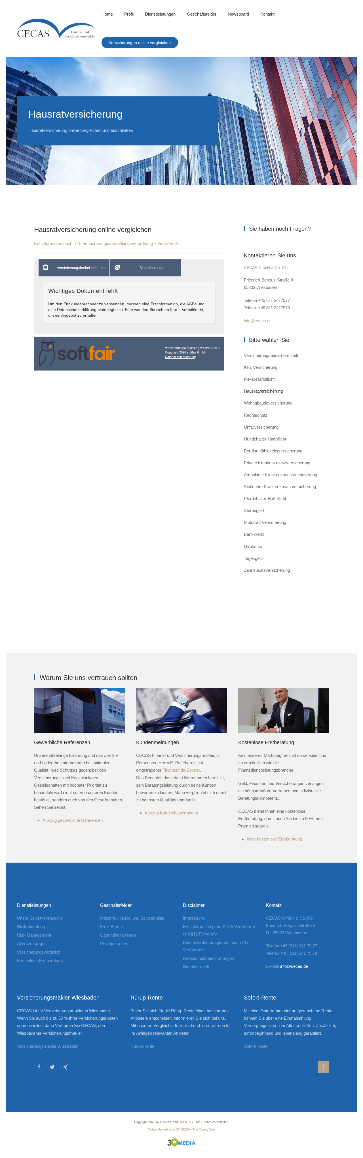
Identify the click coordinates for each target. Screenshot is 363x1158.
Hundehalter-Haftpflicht (265, 439)
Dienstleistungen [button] (160, 14)
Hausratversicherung (263, 391)
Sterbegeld (254, 510)
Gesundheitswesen (118, 935)
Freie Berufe (111, 926)
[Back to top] (323, 1067)
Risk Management (34, 935)
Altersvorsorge (30, 943)
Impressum (193, 918)
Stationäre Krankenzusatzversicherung (280, 486)
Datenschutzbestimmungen (208, 958)
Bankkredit (254, 534)
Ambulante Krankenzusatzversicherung (280, 474)
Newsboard (238, 14)
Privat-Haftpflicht (259, 379)
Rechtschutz (255, 415)
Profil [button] (129, 14)
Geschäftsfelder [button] (201, 14)
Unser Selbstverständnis (40, 918)
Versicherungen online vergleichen (140, 42)
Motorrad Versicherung (265, 522)
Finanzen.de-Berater (181, 770)
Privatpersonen (114, 943)
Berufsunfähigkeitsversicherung (273, 450)
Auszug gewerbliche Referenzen (73, 820)
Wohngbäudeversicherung (268, 403)
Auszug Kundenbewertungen (171, 812)
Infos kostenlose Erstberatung (274, 839)
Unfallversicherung (261, 427)
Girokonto (253, 546)
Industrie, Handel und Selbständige (132, 918)
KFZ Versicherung (260, 367)
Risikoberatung (31, 926)
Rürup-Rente (142, 1046)
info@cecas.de (258, 320)
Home (107, 14)
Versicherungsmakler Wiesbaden (47, 1046)
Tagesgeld (253, 558)
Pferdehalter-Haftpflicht (265, 498)
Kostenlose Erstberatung (40, 960)
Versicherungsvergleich (38, 952)
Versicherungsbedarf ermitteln (271, 355)
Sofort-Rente (255, 1046)
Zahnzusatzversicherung (267, 570)
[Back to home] (56, 28)
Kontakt (267, 14)
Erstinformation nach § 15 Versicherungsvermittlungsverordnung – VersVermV (106, 243)
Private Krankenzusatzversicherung (277, 462)
